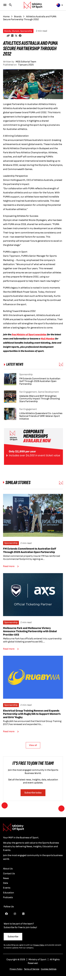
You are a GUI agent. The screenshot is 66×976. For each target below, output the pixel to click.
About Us (8, 868)
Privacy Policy (38, 945)
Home (6, 16)
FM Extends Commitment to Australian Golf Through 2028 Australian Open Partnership (29, 550)
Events (6, 887)
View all (33, 745)
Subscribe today (33, 792)
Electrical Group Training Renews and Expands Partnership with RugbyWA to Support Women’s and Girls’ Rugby (32, 714)
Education (8, 892)
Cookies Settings (48, 969)
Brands (17, 16)
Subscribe (13, 936)
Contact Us (9, 873)
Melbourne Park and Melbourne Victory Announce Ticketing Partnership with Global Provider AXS (30, 631)
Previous (5, 805)
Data (5, 883)
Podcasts (8, 897)
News (6, 878)
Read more (8, 566)
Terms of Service (31, 969)
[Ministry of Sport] (33, 5)
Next (61, 808)
